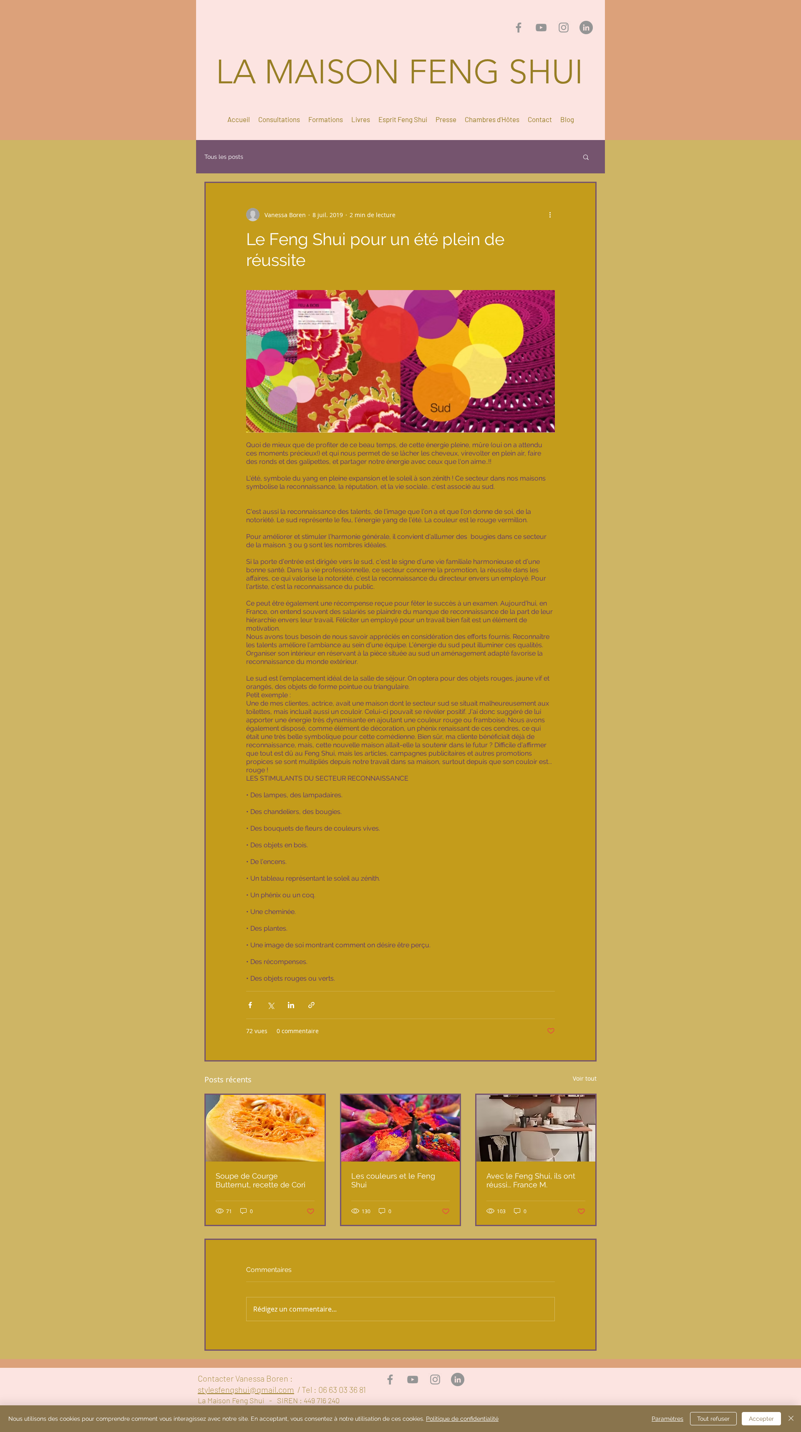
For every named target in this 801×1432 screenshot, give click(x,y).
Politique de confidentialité (462, 1418)
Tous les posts (223, 156)
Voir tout (585, 1078)
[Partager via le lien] (311, 1005)
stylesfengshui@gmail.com (246, 1389)
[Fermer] (791, 1418)
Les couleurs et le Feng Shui (393, 1180)
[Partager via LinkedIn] (291, 1005)
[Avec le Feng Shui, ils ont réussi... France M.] (535, 1128)
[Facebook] (518, 27)
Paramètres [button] (667, 1418)
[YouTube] (541, 27)
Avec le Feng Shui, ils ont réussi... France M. (530, 1180)
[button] (586, 156)
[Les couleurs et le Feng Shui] (400, 1128)
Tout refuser (713, 1418)
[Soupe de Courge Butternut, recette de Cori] (265, 1128)
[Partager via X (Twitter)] (271, 1005)
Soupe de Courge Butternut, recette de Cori (260, 1180)
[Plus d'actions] (550, 215)
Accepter (761, 1418)
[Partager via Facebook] (250, 1005)
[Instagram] (563, 27)
